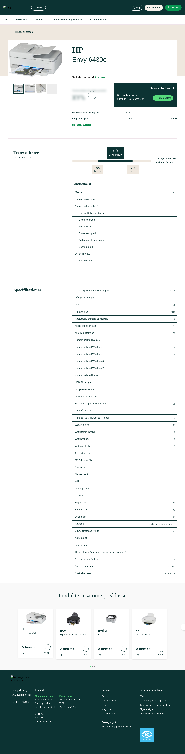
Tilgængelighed (147, 709)
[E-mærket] (147, 735)
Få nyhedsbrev (109, 713)
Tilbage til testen (24, 32)
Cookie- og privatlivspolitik (153, 700)
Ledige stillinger (109, 700)
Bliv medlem (153, 7)
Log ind (170, 88)
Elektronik (21, 19)
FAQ (142, 696)
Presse (105, 705)
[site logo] (15, 7)
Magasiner (107, 709)
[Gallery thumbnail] (18, 89)
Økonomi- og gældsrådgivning (117, 726)
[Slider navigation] (90, 666)
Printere (39, 19)
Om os (105, 696)
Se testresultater (81, 125)
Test (5, 19)
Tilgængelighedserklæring (152, 713)
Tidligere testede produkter (67, 19)
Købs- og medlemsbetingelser (155, 705)
